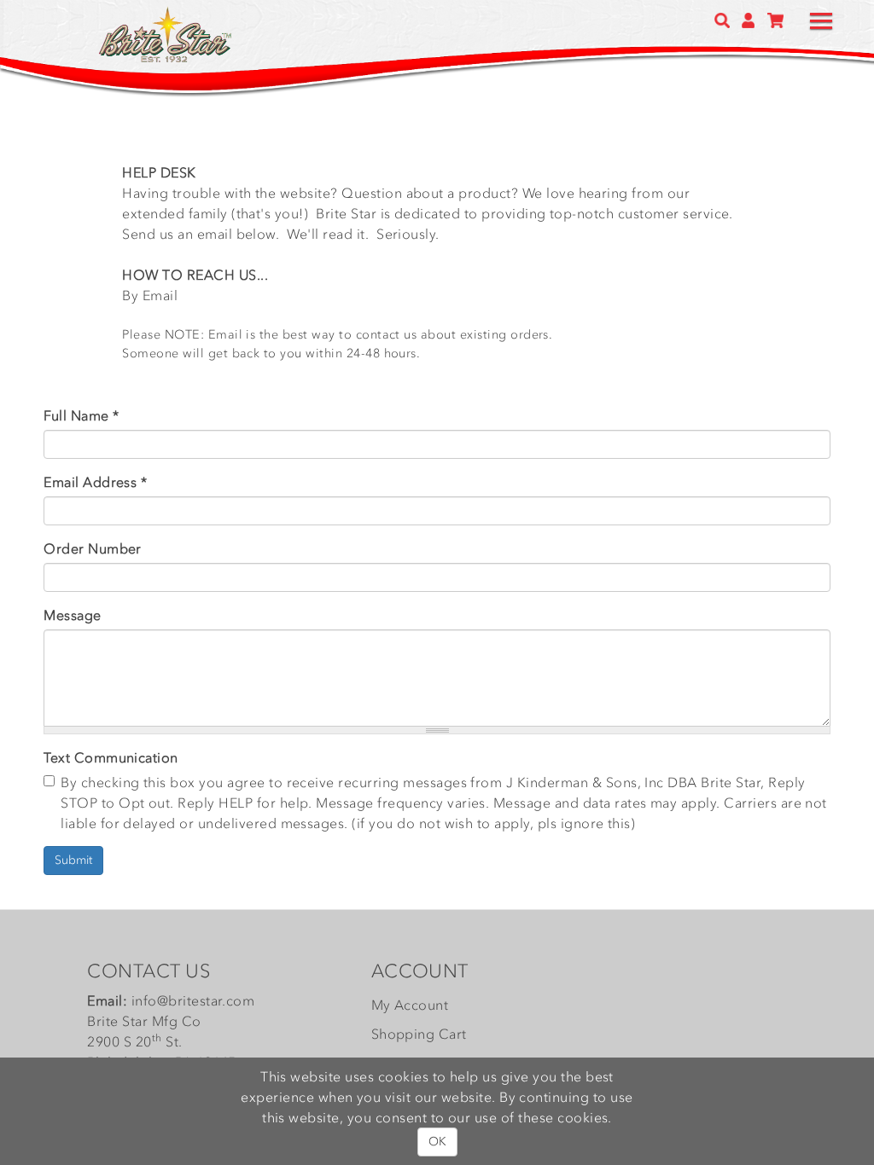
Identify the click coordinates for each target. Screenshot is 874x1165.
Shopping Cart (419, 1033)
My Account (410, 1004)
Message (72, 614)
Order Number (93, 548)
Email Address (95, 481)
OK (437, 1141)
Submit (73, 860)
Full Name (81, 415)
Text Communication (111, 757)
